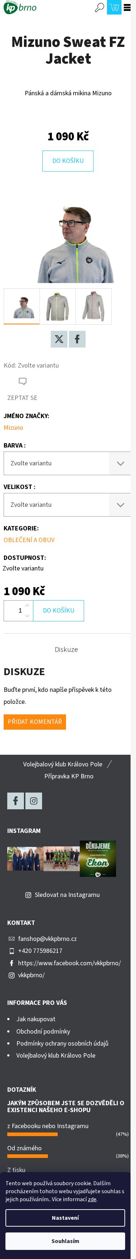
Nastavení (65, 1218)
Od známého (24, 1148)
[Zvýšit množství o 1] (27, 606)
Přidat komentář (35, 721)
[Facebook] (77, 339)
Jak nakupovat (35, 1019)
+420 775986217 (40, 950)
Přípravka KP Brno (69, 776)
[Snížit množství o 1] (27, 616)
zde (92, 1199)
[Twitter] (59, 339)
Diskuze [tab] (66, 650)
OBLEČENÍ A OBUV (29, 540)
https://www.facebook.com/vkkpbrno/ (69, 963)
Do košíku (68, 160)
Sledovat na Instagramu (67, 894)
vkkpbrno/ (31, 975)
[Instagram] (33, 801)
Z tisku (16, 1170)
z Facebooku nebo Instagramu (47, 1126)
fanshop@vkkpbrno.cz (47, 938)
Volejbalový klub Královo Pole (62, 764)
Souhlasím (65, 1241)
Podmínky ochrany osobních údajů (62, 1043)
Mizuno (13, 427)
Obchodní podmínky (43, 1031)
